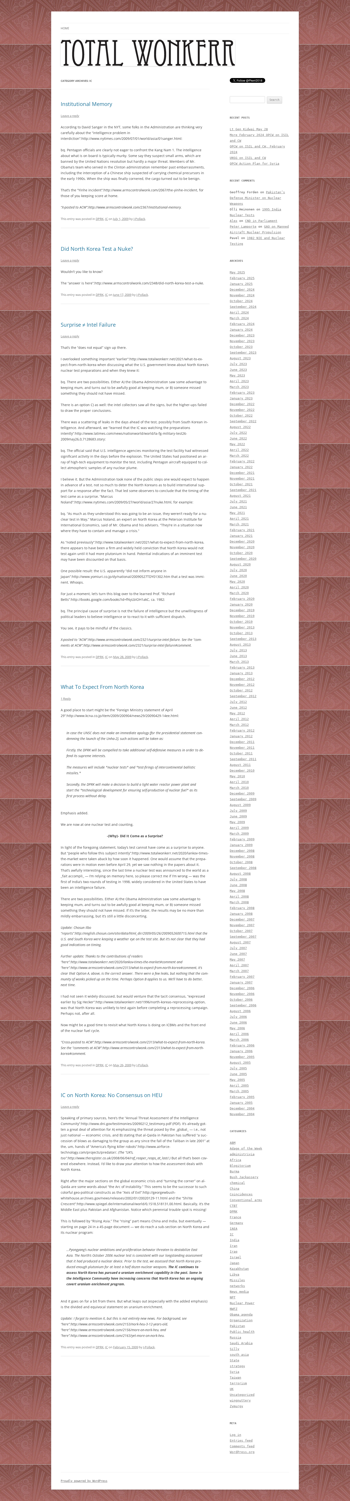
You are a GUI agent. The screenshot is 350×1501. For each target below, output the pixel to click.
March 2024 (239, 318)
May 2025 (237, 272)
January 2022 (241, 467)
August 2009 (240, 805)
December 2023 (242, 335)
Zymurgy (236, 1406)
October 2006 (241, 999)
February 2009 (242, 839)
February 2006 (242, 1045)
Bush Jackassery (244, 1177)
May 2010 (237, 776)
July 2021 (238, 501)
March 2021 (239, 524)
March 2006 (239, 1039)
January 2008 (241, 913)
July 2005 (238, 1068)
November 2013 (242, 627)
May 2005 (237, 1080)
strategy (237, 1366)
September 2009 (243, 799)
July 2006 (238, 1017)
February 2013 (242, 667)
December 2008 (242, 850)
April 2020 (239, 587)
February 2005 (242, 1097)
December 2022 (242, 404)
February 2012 (242, 730)
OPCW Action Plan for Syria (254, 163)
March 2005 (239, 1091)
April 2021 (239, 518)
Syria (234, 1372)
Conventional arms (246, 1200)
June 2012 (238, 707)
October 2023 (241, 347)
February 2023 (242, 392)
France (235, 1217)
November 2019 (242, 616)
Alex (233, 221)
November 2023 (242, 341)
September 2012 (243, 696)
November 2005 (242, 1057)
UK (232, 1389)
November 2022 (242, 410)
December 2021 (242, 473)
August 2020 (240, 564)
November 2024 (242, 295)
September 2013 (243, 639)
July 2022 (238, 432)
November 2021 (242, 478)
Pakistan (237, 1326)
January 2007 (241, 982)
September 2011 (243, 759)
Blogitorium (240, 1165)
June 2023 (238, 369)
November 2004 (242, 1114)
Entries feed (241, 1440)
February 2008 (242, 908)
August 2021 (240, 495)
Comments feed (242, 1446)
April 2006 (239, 1034)
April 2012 (239, 719)
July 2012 (238, 702)
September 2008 (243, 868)
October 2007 (241, 931)
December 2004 (242, 1108)
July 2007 (238, 948)
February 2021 (242, 530)
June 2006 (238, 1022)
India (234, 1240)
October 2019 (241, 621)
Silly (234, 1349)
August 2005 (240, 1062)
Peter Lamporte (243, 226)
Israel (235, 1257)
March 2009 (239, 833)
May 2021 (237, 513)
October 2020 (241, 553)
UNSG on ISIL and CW (248, 158)
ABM (232, 1143)
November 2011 (242, 747)
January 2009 (241, 845)
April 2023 (239, 381)
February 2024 (242, 324)
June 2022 (238, 438)
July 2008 (238, 879)
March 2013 (239, 662)
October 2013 (241, 633)
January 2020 (241, 604)
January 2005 (241, 1102)
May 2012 (237, 713)
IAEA (233, 1228)
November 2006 (242, 994)
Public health (242, 1332)
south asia (239, 1354)
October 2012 (241, 690)
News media (239, 1291)
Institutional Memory (86, 103)
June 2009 (238, 816)
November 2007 (242, 925)
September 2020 (243, 558)
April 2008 (239, 896)
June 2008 (238, 885)
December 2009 (242, 793)
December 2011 (242, 742)
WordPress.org (242, 1452)
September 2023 (243, 352)
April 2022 (239, 450)
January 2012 (241, 736)
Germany (236, 1223)
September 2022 (243, 421)
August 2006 (240, 1011)
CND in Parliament (261, 221)
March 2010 (239, 788)
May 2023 (237, 375)
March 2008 (239, 902)
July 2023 (238, 364)
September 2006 (243, 1005)
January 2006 (241, 1051)
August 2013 (240, 644)
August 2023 (240, 358)
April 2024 (239, 312)
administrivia (242, 1154)
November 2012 (242, 684)
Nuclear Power (242, 1303)
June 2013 (238, 656)
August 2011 (240, 765)
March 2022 (239, 455)
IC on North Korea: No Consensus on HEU (111, 1094)
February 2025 (242, 278)
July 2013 (238, 650)
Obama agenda (241, 1314)
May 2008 (237, 891)
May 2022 (237, 444)
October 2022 (241, 415)
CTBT (233, 1206)
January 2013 (241, 673)
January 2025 (241, 284)
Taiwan (235, 1377)
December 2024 (242, 289)
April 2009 (239, 828)
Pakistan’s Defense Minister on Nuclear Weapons (257, 197)
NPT (232, 1297)
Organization (241, 1320)
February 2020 (242, 599)
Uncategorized (242, 1394)
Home (65, 28)
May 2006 (237, 1028)
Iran (233, 1246)
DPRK (100, 219)
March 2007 (239, 971)
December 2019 (242, 610)
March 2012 (239, 725)
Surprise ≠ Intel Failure (88, 324)
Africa (235, 1160)
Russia (235, 1337)
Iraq (233, 1251)
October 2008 (241, 862)
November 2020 (242, 547)
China (234, 1188)
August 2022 (240, 427)
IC (106, 219)
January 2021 (241, 536)
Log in (235, 1435)
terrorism (238, 1383)
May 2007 (237, 959)
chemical (237, 1183)
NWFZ (233, 1309)
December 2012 (242, 679)
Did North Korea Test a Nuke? (97, 248)
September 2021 (243, 490)
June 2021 (238, 507)
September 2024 (243, 307)
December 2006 (242, 988)
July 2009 (238, 810)
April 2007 (239, 965)
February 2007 (242, 976)
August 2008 (240, 873)
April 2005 (239, 1085)
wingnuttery (240, 1400)
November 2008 (242, 856)
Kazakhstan (239, 1269)
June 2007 (238, 954)
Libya (234, 1274)
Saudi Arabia (241, 1343)
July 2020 (238, 570)
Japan (234, 1263)
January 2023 (241, 398)
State (234, 1360)
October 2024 (241, 301)
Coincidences (241, 1194)
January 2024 (241, 329)
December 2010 (242, 770)
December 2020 (242, 541)
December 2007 (242, 919)
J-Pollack (139, 219)
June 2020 (238, 576)
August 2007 (240, 942)
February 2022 (242, 461)
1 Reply (66, 698)
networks (237, 1286)
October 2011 (241, 753)
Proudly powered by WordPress (84, 1481)
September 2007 (243, 936)
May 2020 (237, 581)
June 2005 (238, 1074)
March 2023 (239, 387)
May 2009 (237, 822)
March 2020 (239, 593)
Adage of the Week (246, 1148)
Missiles (237, 1280)
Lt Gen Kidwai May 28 (249, 129)
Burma (234, 1171)
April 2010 (239, 782)
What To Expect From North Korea (102, 686)
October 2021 (241, 484)
